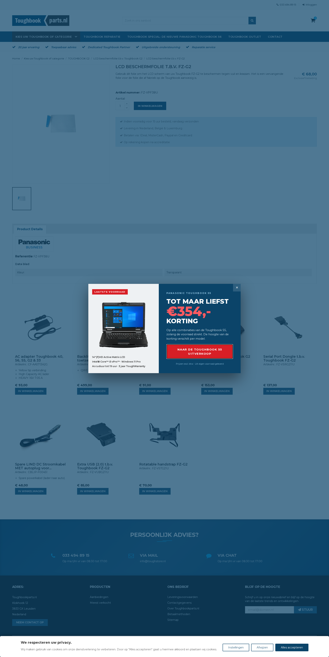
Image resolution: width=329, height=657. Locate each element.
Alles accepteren (292, 647)
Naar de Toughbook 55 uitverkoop (199, 351)
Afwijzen (262, 647)
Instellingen (236, 647)
